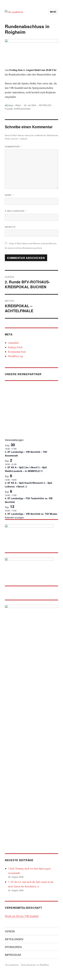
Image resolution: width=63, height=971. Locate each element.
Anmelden (13, 342)
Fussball (9, 108)
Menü (53, 11)
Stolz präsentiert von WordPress (35, 964)
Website (10, 226)
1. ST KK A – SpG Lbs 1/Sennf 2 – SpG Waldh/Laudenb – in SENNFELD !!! (26, 469)
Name (9, 194)
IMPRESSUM (13, 955)
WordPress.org (15, 356)
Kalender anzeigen (14, 517)
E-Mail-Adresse (16, 210)
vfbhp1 (18, 105)
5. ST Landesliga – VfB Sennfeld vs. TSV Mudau (31, 513)
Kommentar (13, 146)
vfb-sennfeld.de (11, 964)
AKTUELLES (45, 105)
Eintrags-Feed (15, 347)
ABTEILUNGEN (14, 939)
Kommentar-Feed (17, 351)
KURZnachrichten (22, 108)
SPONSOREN (13, 947)
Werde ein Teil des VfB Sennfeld (21, 916)
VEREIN (10, 931)
